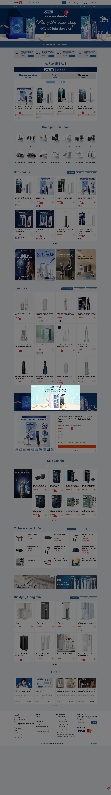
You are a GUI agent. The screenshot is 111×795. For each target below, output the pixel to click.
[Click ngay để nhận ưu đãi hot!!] (55, 397)
